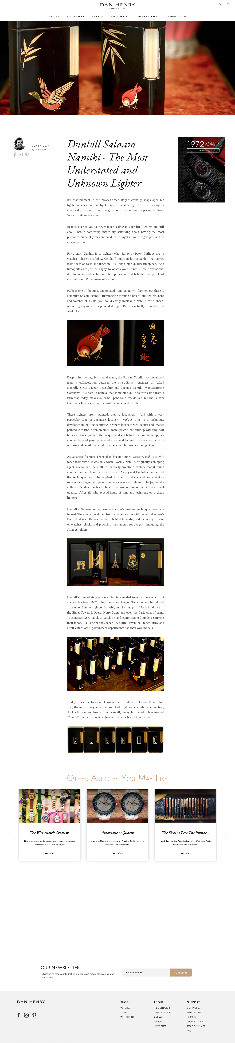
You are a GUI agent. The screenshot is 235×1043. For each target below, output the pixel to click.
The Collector (162, 1007)
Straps (123, 1012)
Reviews (158, 1017)
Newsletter (160, 1026)
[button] (227, 4)
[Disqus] (117, 914)
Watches (125, 1007)
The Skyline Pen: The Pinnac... (185, 832)
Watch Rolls (127, 1017)
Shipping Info (194, 1012)
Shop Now (203, 150)
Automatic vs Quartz (117, 832)
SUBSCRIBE (181, 972)
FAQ (189, 1030)
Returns (191, 1017)
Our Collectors (162, 1012)
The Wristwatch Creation (49, 832)
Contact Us (193, 1007)
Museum (158, 1021)
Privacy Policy (195, 1021)
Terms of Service (196, 1026)
